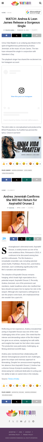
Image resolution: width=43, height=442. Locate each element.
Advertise (12, 432)
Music (9, 12)
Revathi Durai (10, 30)
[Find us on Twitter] (13, 421)
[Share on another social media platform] (36, 35)
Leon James (28, 170)
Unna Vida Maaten (8, 173)
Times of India (13, 379)
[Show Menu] (3, 3)
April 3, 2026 (21, 207)
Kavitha (11, 207)
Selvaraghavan (7, 395)
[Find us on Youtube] (21, 421)
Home (4, 12)
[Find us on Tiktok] (25, 421)
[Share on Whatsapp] (27, 35)
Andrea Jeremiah (17, 170)
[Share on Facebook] (6, 35)
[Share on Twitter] (16, 35)
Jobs (20, 432)
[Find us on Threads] (29, 421)
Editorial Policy (14, 434)
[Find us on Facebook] (9, 421)
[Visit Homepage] (21, 3)
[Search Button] (40, 3)
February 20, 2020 (23, 30)
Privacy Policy (28, 434)
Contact (28, 432)
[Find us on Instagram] (17, 421)
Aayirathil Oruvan (18, 392)
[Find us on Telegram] (33, 421)
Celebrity (11, 190)
